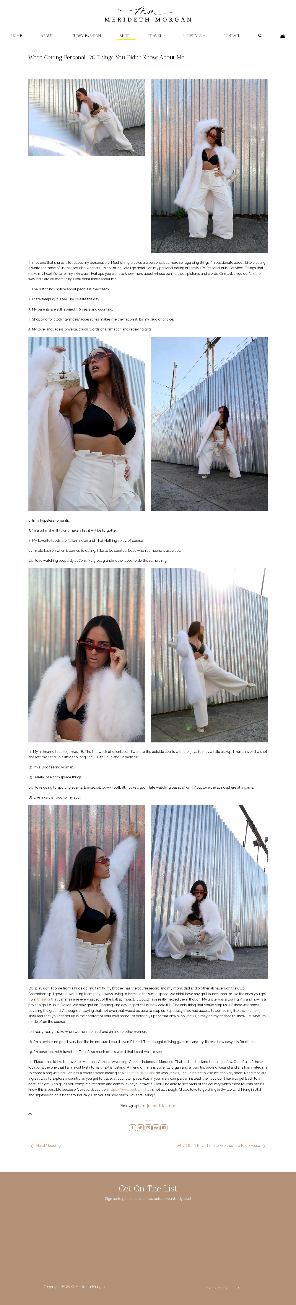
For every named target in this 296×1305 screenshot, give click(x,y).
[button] (260, 35)
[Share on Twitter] (140, 1127)
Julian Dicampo (161, 1105)
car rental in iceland (140, 1073)
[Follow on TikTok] (49, 1231)
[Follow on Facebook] (35, 1231)
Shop (124, 35)
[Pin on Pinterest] (155, 1127)
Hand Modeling (48, 1146)
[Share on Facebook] (132, 1127)
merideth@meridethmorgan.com (246, 1230)
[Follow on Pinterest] (57, 1231)
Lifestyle (192, 35)
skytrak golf (255, 1011)
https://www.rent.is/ (125, 1089)
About (47, 35)
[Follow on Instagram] (42, 1231)
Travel (155, 35)
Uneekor (43, 999)
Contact (231, 35)
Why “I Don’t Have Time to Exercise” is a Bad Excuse (219, 1146)
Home (16, 35)
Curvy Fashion (86, 35)
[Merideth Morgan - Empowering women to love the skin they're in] (148, 14)
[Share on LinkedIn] (164, 1127)
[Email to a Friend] (148, 1127)
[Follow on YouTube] (64, 1231)
